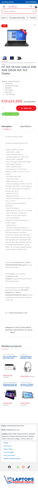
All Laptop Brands (11, 62)
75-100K (22, 382)
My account (7, 446)
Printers (5, 354)
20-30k (5, 382)
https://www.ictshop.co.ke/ (18, 313)
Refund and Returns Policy (12, 458)
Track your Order (9, 455)
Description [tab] (7, 126)
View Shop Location (8, 2)
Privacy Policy (8, 449)
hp (14, 332)
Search (33, 11)
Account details (9, 452)
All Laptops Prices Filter (17, 18)
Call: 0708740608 (30, 2)
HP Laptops (28, 330)
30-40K (32, 18)
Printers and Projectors (8, 355)
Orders (6, 443)
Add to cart (27, 108)
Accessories (23, 354)
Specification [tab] (25, 126)
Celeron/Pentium (28, 62)
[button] (34, 25)
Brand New (20, 62)
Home (3, 18)
